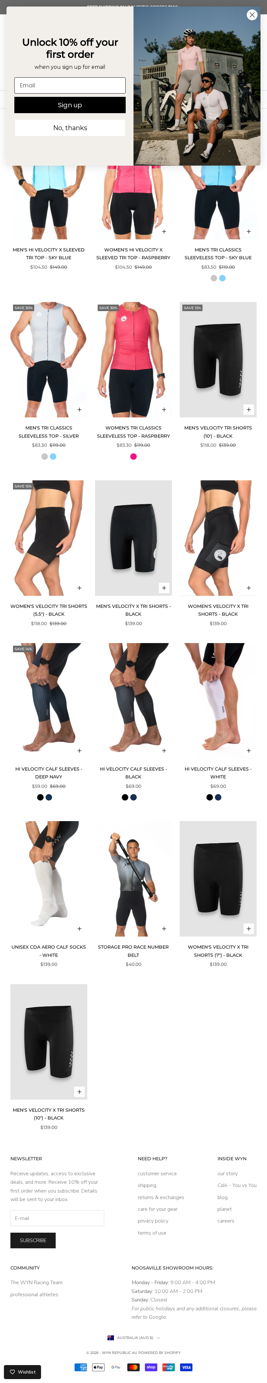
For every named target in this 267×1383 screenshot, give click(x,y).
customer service (157, 1173)
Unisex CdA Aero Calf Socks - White (48, 951)
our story (228, 1173)
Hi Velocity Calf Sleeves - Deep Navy (48, 773)
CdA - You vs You (237, 1185)
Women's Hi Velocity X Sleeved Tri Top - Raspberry (133, 254)
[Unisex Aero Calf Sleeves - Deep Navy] (49, 797)
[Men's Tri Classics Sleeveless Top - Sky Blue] (222, 278)
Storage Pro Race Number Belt (133, 951)
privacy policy (153, 1221)
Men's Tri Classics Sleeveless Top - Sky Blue (218, 254)
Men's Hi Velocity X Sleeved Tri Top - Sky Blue (49, 254)
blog (223, 1197)
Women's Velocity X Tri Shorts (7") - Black (218, 951)
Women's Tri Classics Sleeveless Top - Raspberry (133, 432)
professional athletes (34, 1294)
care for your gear (157, 1209)
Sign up (70, 105)
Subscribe (33, 1240)
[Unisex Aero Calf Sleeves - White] (57, 797)
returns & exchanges (161, 1197)
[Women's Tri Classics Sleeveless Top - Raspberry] (133, 456)
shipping (147, 1185)
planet (225, 1209)
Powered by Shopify (159, 1352)
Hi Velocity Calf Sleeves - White (218, 773)
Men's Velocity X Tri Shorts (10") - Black (49, 1114)
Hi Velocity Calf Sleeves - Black (133, 773)
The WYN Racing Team (36, 1282)
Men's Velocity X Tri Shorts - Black (133, 610)
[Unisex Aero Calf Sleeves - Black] (40, 797)
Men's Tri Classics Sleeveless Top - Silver (49, 432)
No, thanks (70, 128)
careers (226, 1221)
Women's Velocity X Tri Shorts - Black (218, 610)
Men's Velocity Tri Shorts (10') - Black (218, 432)
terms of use (152, 1233)
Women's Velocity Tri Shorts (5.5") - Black (48, 610)
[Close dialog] (252, 15)
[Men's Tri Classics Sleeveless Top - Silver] (214, 278)
